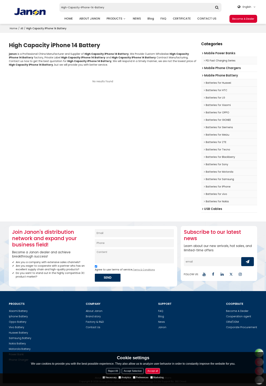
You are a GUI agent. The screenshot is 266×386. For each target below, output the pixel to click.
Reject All (113, 371)
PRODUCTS (114, 18)
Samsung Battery (20, 338)
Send (107, 277)
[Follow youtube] (204, 274)
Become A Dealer (243, 19)
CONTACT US (206, 18)
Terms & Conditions (144, 269)
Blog (161, 316)
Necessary (111, 377)
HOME (68, 18)
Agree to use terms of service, (125, 269)
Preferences (142, 377)
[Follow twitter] (231, 274)
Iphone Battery (18, 316)
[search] (216, 7)
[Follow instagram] (240, 274)
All (21, 28)
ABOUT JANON (89, 18)
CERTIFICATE (182, 18)
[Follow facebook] (213, 274)
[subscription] (247, 261)
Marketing (158, 377)
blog (150, 18)
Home (13, 28)
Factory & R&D (95, 322)
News (161, 322)
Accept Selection (133, 371)
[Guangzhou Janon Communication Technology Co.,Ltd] (30, 11)
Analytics (126, 377)
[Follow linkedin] (222, 274)
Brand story (93, 316)
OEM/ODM (232, 322)
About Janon (94, 311)
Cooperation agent (238, 316)
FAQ (163, 18)
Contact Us (93, 327)
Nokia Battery (17, 343)
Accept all (152, 371)
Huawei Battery (18, 332)
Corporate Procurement (241, 327)
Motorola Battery (20, 349)
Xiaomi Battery (18, 311)
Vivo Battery (16, 327)
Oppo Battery (17, 322)
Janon (162, 327)
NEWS (137, 18)
